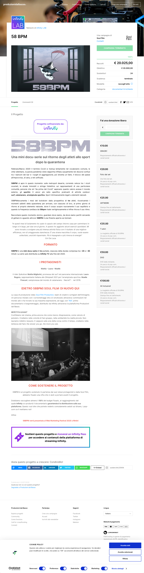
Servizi (102, 4)
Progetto (14, 102)
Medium (76, 522)
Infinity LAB (41, 28)
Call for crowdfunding (19, 522)
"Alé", (70, 301)
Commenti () (27, 102)
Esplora (65, 4)
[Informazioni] (132, 84)
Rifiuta (125, 559)
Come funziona (90, 4)
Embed (97, 468)
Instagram (76, 519)
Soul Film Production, (45, 295)
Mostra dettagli (118, 569)
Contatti (100, 41)
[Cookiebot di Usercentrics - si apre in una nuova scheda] (14, 568)
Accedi (135, 4)
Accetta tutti (125, 545)
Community (76, 4)
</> (131, 102)
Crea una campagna (119, 4)
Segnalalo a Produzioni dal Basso (23, 487)
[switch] (63, 568)
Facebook (76, 513)
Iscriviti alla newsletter (50, 519)
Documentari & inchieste (122, 89)
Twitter (75, 516)
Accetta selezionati (125, 552)
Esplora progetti (17, 513)
